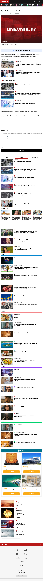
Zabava (40, 4)
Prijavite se (21, 150)
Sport (8, 4)
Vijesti (3, 4)
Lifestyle (19, 4)
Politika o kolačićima (21, 572)
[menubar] (39, 2)
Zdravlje (30, 4)
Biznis (35, 4)
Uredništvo (21, 565)
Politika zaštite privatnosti (21, 570)
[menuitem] (39, 1)
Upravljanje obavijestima (22, 575)
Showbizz (13, 4)
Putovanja (24, 4)
